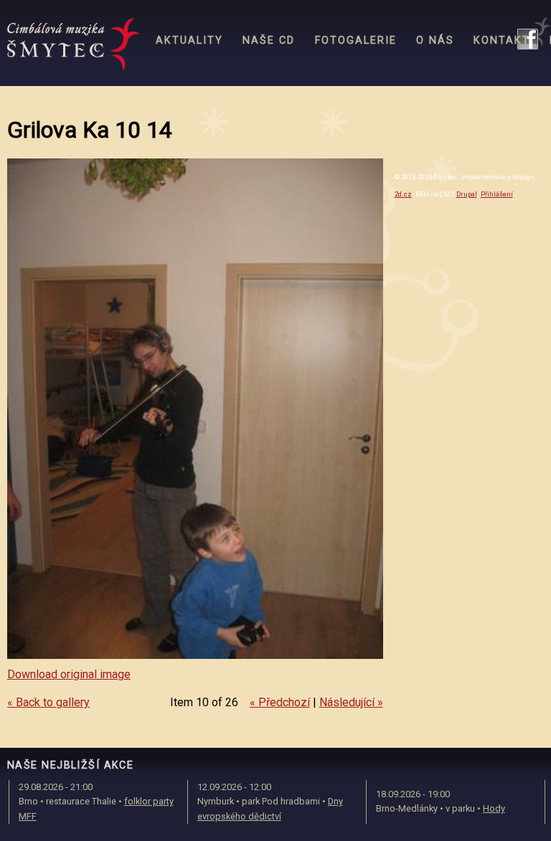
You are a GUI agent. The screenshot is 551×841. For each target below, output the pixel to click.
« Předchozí (280, 702)
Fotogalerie (356, 40)
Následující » (351, 702)
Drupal (466, 194)
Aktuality (189, 40)
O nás (435, 40)
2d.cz (403, 194)
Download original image (69, 674)
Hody (494, 808)
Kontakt (502, 40)
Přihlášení (497, 194)
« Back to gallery (48, 702)
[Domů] (73, 44)
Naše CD (268, 40)
